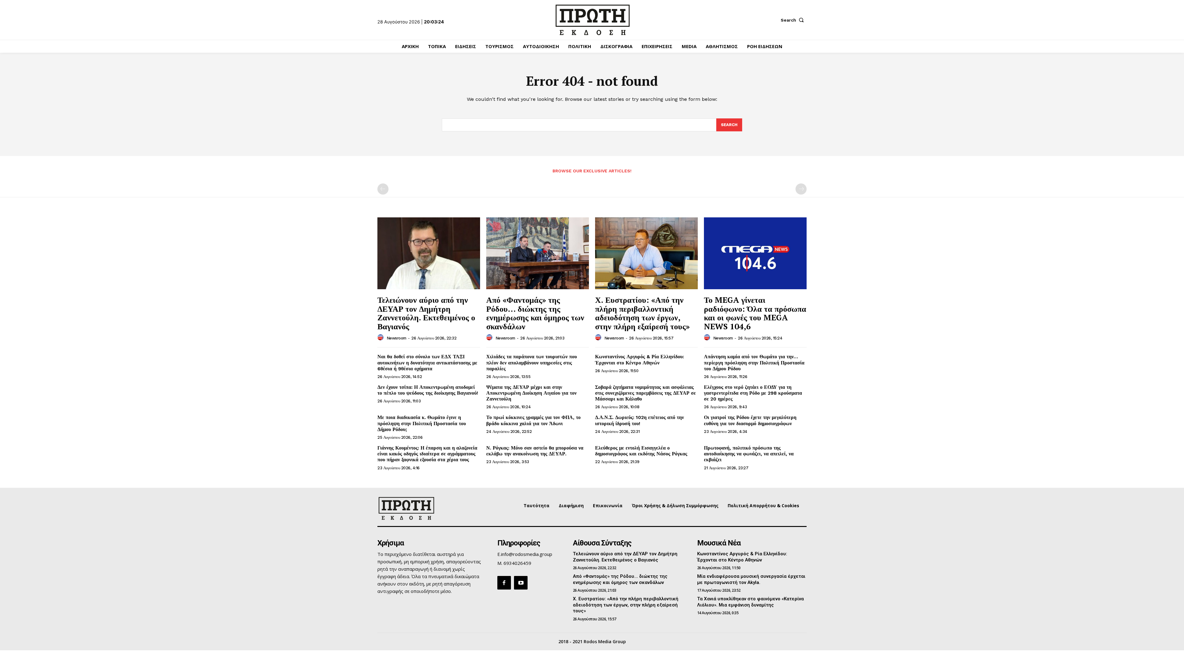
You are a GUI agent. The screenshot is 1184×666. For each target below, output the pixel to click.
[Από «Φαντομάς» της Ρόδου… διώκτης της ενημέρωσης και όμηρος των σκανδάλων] (537, 253)
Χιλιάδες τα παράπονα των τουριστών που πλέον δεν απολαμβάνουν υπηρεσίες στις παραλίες (531, 362)
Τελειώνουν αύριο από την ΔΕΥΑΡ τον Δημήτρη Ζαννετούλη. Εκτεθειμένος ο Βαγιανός (426, 312)
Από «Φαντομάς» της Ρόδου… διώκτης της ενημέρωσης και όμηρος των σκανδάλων (535, 312)
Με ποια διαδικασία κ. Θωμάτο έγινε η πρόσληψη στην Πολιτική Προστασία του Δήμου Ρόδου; (421, 423)
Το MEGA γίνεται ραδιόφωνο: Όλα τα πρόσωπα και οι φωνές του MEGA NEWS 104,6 (755, 312)
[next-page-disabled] (801, 189)
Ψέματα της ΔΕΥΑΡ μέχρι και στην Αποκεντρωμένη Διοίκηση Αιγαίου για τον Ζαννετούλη (531, 393)
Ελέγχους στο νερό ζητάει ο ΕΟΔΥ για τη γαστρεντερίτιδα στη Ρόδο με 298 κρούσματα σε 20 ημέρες (753, 393)
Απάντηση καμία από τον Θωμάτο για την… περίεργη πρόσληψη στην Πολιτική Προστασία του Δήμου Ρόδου (754, 362)
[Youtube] (521, 583)
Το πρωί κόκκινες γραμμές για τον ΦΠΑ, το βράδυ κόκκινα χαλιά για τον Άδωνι (533, 420)
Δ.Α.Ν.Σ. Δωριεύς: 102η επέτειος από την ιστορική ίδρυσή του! (639, 420)
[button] (794, 20)
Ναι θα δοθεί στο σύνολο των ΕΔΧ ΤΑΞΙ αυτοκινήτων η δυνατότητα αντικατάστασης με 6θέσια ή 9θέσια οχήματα (427, 362)
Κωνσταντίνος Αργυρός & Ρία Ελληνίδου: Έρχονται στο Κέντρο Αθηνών (639, 359)
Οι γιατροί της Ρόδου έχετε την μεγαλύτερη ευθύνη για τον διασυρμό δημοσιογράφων (750, 420)
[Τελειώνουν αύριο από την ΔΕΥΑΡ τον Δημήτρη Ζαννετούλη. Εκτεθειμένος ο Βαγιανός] (428, 253)
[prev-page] (382, 189)
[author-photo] (381, 337)
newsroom (396, 338)
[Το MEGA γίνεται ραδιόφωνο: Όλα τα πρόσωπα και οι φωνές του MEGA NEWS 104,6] (755, 253)
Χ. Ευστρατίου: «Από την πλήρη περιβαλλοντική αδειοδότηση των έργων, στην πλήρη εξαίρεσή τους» (642, 312)
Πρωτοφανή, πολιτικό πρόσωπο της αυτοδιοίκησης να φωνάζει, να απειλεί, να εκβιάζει (749, 453)
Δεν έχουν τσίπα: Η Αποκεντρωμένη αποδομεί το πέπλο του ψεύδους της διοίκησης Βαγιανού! (427, 390)
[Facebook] (504, 583)
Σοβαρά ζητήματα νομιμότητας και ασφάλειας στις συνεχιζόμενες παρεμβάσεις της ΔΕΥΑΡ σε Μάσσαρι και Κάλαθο (645, 393)
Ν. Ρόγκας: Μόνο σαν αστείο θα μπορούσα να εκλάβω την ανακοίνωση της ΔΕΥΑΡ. (534, 451)
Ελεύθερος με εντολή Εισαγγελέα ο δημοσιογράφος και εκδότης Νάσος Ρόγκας (641, 451)
